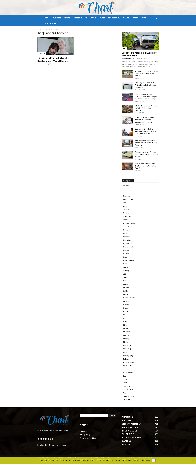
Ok (154, 460)
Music (102, 18)
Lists (125, 322)
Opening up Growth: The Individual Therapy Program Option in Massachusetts (145, 131)
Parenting (127, 349)
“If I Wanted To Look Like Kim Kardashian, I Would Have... (53, 59)
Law (124, 315)
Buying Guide (128, 199)
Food (125, 257)
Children (126, 213)
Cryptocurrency (129, 223)
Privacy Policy (85, 435)
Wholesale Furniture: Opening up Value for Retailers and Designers (146, 108)
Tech (125, 383)
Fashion (126, 250)
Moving (126, 338)
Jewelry (126, 308)
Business (57, 18)
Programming (128, 362)
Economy (126, 237)
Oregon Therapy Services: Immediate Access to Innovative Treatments (144, 120)
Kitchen (126, 311)
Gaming (126, 271)
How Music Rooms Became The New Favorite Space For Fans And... (145, 166)
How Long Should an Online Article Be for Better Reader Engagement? (145, 85)
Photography (128, 355)
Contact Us (50, 23)
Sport (135, 18)
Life (124, 318)
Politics (126, 359)
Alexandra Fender (128, 59)
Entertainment (128, 243)
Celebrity (42, 53)
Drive (125, 233)
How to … (127, 301)
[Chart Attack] (98, 7)
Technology (114, 18)
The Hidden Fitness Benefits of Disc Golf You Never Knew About (146, 73)
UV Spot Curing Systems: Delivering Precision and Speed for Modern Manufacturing (146, 96)
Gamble (126, 267)
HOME (46, 18)
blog (124, 192)
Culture (126, 226)
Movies (126, 335)
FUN (125, 264)
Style (93, 18)
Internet (126, 305)
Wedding (126, 400)
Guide (125, 277)
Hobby (125, 291)
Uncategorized (128, 396)
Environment (128, 247)
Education (127, 240)
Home (39, 29)
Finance (126, 254)
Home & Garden (81, 18)
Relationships (128, 366)
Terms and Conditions (88, 438)
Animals (126, 186)
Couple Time (128, 216)
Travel (126, 18)
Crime (125, 220)
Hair (124, 281)
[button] (156, 18)
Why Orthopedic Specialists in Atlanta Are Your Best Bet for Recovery (146, 143)
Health (67, 18)
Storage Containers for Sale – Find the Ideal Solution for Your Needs (146, 154)
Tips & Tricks (128, 389)
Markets (126, 328)
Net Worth (127, 345)
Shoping (126, 369)
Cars (125, 206)
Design (126, 230)
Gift (124, 274)
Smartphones (128, 372)
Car (124, 48)
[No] (193, 461)
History (126, 288)
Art (124, 189)
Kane (39, 64)
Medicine (126, 332)
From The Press (129, 260)
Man (125, 325)
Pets (144, 18)
